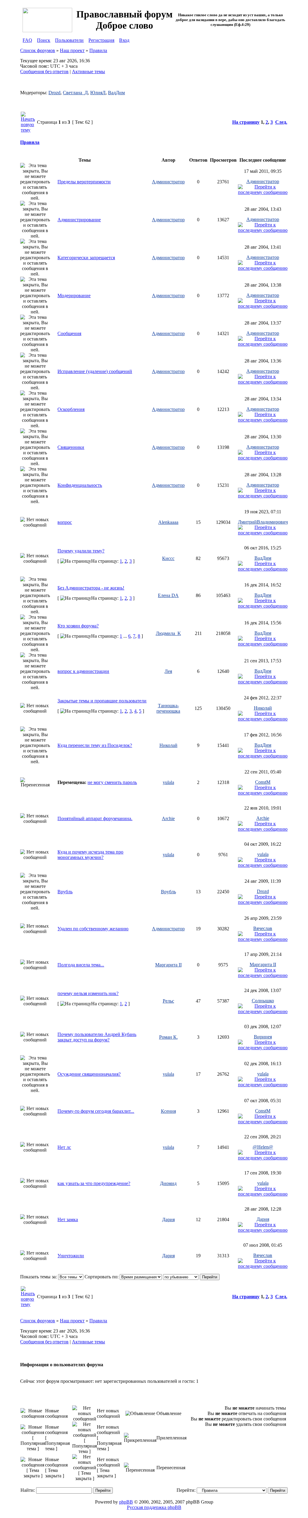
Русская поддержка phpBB (154, 1507)
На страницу (246, 122)
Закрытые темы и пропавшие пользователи (101, 700)
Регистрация (101, 40)
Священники (70, 447)
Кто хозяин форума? (78, 625)
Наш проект (72, 50)
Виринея (263, 1036)
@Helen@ (263, 1146)
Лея (168, 671)
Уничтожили (70, 1255)
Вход (124, 40)
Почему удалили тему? (80, 550)
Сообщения (69, 333)
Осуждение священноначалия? (89, 1074)
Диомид (168, 1183)
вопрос (64, 522)
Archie (168, 818)
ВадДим (116, 92)
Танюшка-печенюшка (168, 708)
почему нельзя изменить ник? (88, 993)
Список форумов (37, 50)
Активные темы (88, 71)
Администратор (168, 181)
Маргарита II (168, 964)
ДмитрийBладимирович (263, 521)
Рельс (168, 1000)
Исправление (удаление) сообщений (94, 371)
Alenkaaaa (168, 522)
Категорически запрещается (86, 257)
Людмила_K (168, 633)
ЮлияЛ (98, 92)
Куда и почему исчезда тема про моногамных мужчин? (90, 854)
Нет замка (67, 1219)
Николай (263, 708)
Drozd (54, 92)
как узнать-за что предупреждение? (93, 1183)
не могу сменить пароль (112, 782)
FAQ (27, 40)
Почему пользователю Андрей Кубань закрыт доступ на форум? (96, 1037)
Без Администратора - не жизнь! (90, 587)
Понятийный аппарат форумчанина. (94, 818)
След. (281, 122)
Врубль (64, 891)
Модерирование (74, 295)
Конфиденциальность (79, 485)
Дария (168, 1219)
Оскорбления (71, 409)
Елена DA (168, 595)
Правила (98, 50)
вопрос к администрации (83, 671)
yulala (168, 782)
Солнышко (263, 1000)
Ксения (168, 1111)
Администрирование (79, 219)
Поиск (43, 40)
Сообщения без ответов (44, 71)
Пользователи (69, 40)
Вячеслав (262, 928)
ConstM (262, 782)
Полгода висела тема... (80, 964)
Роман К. (168, 1037)
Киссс (168, 558)
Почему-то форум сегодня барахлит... (95, 1111)
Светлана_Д (75, 92)
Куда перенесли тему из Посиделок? (94, 745)
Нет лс (64, 1147)
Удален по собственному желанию (92, 928)
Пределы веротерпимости (84, 181)
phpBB (126, 1501)
